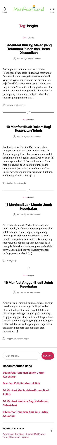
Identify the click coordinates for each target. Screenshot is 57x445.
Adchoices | (8, 434)
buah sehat (18, 339)
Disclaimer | (20, 434)
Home (25, 38)
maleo (22, 105)
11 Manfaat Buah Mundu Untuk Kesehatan (28, 206)
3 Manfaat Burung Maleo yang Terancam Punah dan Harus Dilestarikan (28, 49)
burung (10, 105)
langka (16, 105)
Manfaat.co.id (17, 428)
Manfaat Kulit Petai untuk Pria (21, 383)
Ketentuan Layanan (19, 437)
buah (9, 183)
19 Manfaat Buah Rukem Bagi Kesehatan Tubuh (28, 129)
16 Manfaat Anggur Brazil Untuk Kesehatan (28, 284)
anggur (10, 339)
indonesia (16, 183)
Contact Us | (32, 434)
